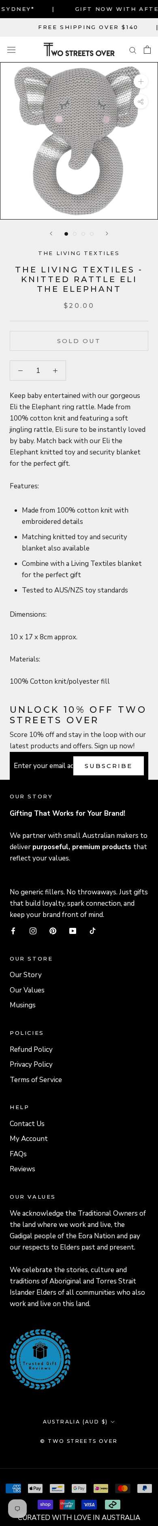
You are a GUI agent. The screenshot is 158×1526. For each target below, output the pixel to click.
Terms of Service (36, 1079)
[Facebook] (13, 930)
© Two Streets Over (78, 1441)
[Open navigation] (11, 49)
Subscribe (108, 766)
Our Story (26, 975)
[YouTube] (72, 930)
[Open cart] (147, 50)
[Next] (107, 233)
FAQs (18, 1154)
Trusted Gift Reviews (29, 1339)
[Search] (133, 49)
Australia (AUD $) (75, 1422)
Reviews (22, 1169)
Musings (23, 1005)
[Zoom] (141, 81)
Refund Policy (31, 1049)
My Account (29, 1138)
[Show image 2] (75, 234)
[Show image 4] (92, 234)
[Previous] (51, 233)
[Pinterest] (52, 930)
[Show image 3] (83, 234)
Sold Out (79, 341)
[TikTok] (92, 930)
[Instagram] (33, 930)
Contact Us (27, 1123)
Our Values (27, 990)
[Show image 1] (66, 234)
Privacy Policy (31, 1064)
